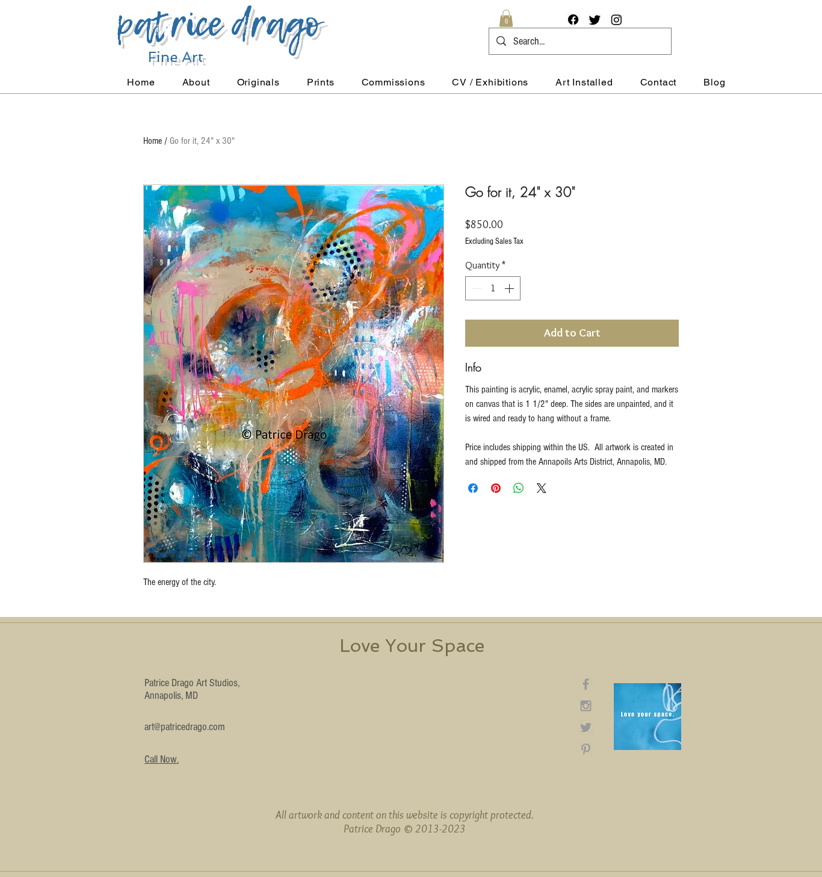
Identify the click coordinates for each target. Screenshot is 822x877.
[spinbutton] (493, 288)
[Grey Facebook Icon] (585, 684)
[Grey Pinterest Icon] (585, 749)
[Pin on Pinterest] (496, 488)
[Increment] (510, 288)
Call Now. (161, 759)
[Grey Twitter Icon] (585, 727)
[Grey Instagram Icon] (585, 705)
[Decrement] (475, 288)
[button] (506, 18)
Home (152, 140)
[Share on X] (541, 488)
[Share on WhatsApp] (518, 488)
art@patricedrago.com (184, 727)
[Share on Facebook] (473, 488)
